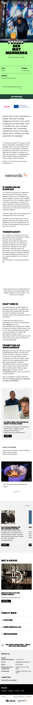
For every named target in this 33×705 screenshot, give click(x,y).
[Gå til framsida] (4, 2)
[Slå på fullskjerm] (30, 479)
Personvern (29, 696)
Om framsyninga (16, 96)
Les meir (6, 436)
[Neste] (20, 491)
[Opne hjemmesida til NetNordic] (22, 700)
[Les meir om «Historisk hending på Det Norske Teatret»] (8, 517)
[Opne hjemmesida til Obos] (10, 701)
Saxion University (16, 378)
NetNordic (9, 324)
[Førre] (12, 491)
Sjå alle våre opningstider (9, 680)
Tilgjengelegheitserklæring (19, 696)
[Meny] (31, 2)
